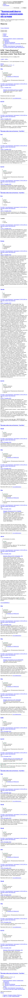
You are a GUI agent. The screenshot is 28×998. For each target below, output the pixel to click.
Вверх (2, 977)
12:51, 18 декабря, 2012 (6, 731)
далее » (6, 59)
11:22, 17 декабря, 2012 (6, 87)
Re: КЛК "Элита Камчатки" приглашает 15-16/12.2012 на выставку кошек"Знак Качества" (14, 84)
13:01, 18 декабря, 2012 (6, 841)
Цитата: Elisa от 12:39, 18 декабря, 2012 (13, 758)
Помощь (5, 995)
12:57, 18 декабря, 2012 (6, 792)
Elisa (2, 69)
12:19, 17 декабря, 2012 (6, 118)
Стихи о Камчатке (5, 28)
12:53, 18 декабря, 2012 (6, 756)
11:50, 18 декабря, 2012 (6, 553)
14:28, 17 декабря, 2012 (6, 149)
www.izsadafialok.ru (5, 602)
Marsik (2, 428)
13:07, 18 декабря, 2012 (6, 922)
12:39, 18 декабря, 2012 (6, 697)
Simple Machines (15, 996)
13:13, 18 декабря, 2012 (6, 947)
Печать (2, 63)
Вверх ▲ (19, 995)
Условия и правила (12, 995)
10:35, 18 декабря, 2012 (6, 468)
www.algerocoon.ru (17, 98)
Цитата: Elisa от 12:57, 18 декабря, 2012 (13, 950)
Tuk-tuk (2, 289)
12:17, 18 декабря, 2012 (6, 624)
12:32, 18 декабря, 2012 (6, 657)
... (12, 65)
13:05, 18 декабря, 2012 (6, 868)
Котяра (2, 241)
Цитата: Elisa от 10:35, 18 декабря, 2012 (13, 556)
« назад (2, 59)
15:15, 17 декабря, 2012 (6, 184)
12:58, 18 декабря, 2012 (6, 818)
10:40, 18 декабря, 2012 (6, 508)
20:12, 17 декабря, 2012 (6, 254)
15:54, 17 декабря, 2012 (6, 228)
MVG (4, 44)
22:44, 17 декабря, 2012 (6, 303)
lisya (2, 134)
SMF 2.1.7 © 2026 (7, 996)
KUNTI (2, 101)
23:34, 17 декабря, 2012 (6, 398)
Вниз (2, 65)
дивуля (2, 536)
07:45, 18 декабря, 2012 (6, 442)
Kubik (2, 717)
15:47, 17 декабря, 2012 (6, 210)
